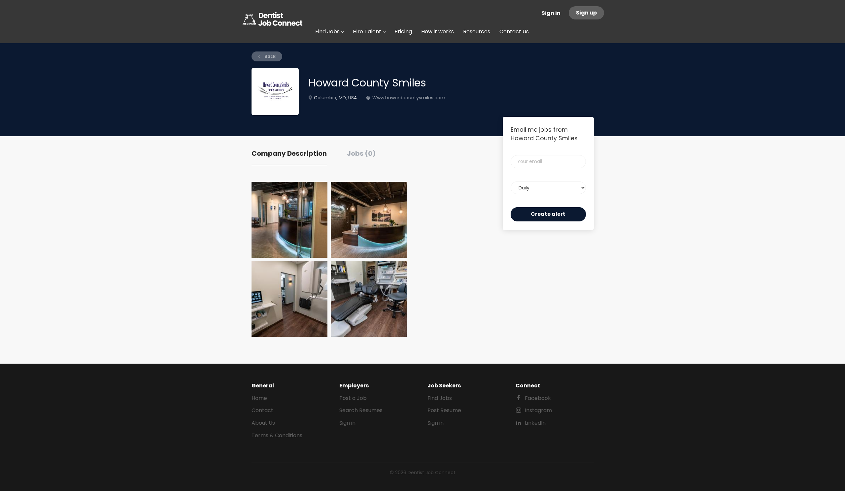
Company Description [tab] (289, 153)
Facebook (538, 398)
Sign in (551, 13)
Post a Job (353, 398)
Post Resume (444, 410)
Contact (262, 410)
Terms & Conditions (277, 435)
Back (269, 56)
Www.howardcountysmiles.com (408, 97)
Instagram (538, 410)
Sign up (586, 12)
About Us (263, 423)
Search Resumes (361, 410)
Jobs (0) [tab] (361, 153)
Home (259, 398)
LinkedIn (535, 423)
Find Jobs (439, 398)
